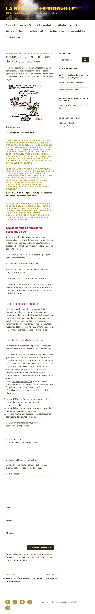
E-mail (9, 520)
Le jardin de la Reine (76, 31)
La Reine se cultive (37, 31)
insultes (19, 442)
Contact (22, 31)
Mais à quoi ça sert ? (14, 37)
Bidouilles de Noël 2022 (68, 90)
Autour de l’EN (26, 25)
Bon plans (10, 31)
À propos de (11, 25)
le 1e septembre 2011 (22, 381)
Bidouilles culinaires (45, 25)
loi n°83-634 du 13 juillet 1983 (23, 193)
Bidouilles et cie (64, 25)
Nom (8, 507)
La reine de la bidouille (40, 8)
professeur (32, 442)
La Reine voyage (57, 31)
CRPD (11, 442)
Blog (78, 25)
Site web (10, 533)
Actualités (15, 439)
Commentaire (13, 474)
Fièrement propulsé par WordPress (66, 602)
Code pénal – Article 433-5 (21, 132)
